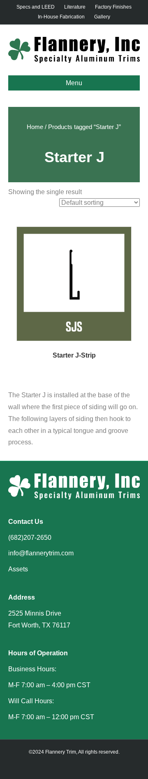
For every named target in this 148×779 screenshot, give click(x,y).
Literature (75, 7)
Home (35, 127)
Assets (18, 569)
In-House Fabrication (61, 17)
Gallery (102, 17)
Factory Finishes (113, 7)
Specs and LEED (35, 7)
